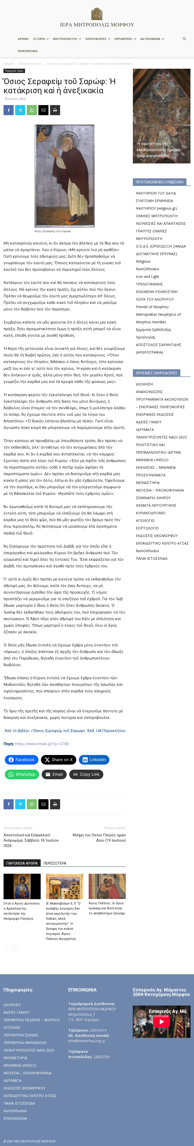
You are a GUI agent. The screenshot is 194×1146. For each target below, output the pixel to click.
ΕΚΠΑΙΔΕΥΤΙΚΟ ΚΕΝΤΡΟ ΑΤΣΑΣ (162, 543)
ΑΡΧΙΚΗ (23, 39)
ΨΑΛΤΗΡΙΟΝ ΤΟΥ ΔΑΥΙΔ (156, 193)
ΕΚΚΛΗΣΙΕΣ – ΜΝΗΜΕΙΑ (156, 467)
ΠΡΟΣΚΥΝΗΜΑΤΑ (150, 475)
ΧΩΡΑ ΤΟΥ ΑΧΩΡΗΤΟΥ (155, 299)
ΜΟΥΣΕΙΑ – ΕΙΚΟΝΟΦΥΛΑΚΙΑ (160, 490)
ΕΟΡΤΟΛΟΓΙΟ (147, 528)
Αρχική (9, 63)
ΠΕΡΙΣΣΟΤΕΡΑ (55, 863)
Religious (143, 261)
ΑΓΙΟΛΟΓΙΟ (145, 520)
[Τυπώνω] (55, 110)
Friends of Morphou (152, 306)
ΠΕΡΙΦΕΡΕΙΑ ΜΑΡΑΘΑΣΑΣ (25, 1042)
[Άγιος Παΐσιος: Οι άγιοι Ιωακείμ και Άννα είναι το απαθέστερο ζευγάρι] (107, 886)
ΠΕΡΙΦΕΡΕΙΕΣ (123, 39)
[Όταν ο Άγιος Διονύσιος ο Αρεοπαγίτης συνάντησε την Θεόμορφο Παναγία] (22, 886)
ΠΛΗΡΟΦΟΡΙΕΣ (96, 39)
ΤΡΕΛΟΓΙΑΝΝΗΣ (149, 284)
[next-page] (15, 949)
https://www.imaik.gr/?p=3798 (42, 743)
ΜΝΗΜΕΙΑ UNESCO (152, 459)
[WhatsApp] (32, 110)
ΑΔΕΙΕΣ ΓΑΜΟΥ (148, 422)
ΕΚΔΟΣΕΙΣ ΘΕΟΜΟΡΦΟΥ (157, 535)
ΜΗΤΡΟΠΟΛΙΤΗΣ (65, 39)
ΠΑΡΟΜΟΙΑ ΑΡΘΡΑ (22, 863)
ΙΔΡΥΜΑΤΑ (145, 429)
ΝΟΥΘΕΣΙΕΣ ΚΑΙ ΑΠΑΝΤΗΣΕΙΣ (161, 223)
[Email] (43, 110)
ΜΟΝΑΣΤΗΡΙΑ (148, 482)
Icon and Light (147, 276)
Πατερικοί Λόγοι (30, 63)
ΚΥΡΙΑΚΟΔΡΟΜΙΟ (150, 512)
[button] (184, 39)
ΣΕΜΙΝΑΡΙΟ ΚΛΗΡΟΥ (153, 497)
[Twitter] (20, 110)
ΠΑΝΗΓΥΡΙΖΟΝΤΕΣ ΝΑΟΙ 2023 (161, 437)
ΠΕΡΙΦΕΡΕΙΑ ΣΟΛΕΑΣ (21, 1035)
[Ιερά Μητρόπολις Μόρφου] (97, 16)
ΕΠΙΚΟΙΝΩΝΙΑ (28, 51)
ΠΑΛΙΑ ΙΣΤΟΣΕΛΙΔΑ (151, 558)
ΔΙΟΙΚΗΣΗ (144, 384)
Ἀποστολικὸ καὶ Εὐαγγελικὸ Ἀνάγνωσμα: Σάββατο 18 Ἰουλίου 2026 (31, 840)
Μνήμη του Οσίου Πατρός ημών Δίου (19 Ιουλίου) (99, 838)
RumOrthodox (147, 268)
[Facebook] (9, 110)
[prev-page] (7, 949)
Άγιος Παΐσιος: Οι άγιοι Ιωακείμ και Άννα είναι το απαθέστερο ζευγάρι (107, 908)
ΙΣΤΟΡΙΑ (39, 39)
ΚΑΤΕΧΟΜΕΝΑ (150, 39)
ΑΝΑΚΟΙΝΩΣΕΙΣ (149, 391)
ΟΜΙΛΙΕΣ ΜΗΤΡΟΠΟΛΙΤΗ (157, 215)
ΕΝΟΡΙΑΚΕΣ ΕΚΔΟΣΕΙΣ (155, 414)
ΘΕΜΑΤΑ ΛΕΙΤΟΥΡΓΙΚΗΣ (156, 505)
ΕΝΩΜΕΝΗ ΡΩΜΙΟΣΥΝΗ (156, 291)
